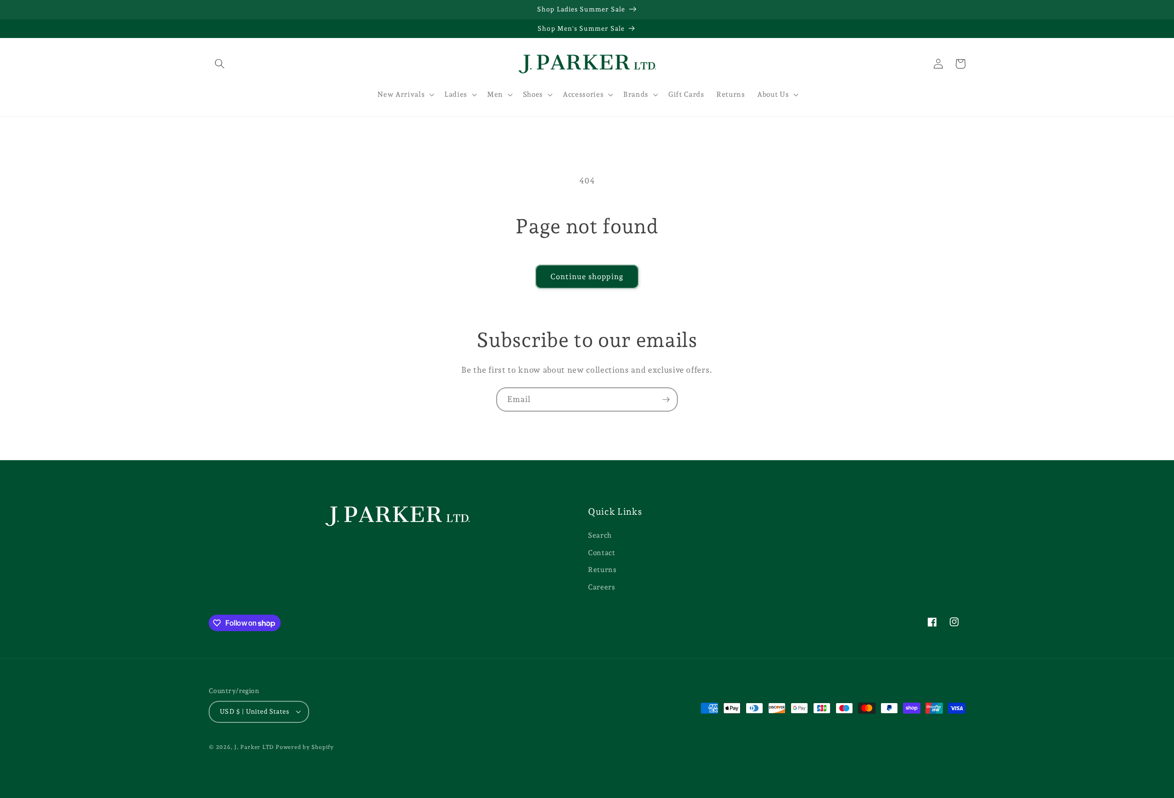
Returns (602, 569)
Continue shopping (587, 276)
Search (600, 535)
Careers (601, 587)
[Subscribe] (666, 399)
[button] (220, 64)
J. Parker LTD (254, 747)
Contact (601, 552)
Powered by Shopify (305, 747)
